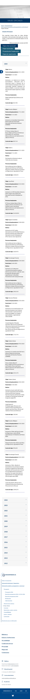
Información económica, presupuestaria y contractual (14, 27)
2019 (5, 526)
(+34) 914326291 (15, 665)
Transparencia (8, 25)
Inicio (2, 25)
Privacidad (5, 646)
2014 (5, 553)
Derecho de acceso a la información (9, 620)
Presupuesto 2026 (9, 592)
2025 (5, 64)
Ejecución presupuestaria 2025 (11, 596)
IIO (26, 691)
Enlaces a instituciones (8, 637)
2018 (5, 532)
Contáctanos (5, 652)
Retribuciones (8, 598)
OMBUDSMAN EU (7, 691)
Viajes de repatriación (9, 54)
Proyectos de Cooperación (11, 51)
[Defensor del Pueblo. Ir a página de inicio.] (15, 3)
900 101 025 (11, 664)
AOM (21, 691)
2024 (5, 500)
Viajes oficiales (4, 28)
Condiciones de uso (7, 643)
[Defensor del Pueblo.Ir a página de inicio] (15, 628)
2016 (5, 542)
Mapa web (5, 649)
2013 (5, 558)
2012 (5, 563)
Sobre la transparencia (6, 580)
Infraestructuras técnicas (9, 603)
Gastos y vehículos (8, 614)
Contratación (6, 616)
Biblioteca (5, 634)
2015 (5, 547)
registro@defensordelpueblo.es (9, 678)
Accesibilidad (6, 640)
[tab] (15, 63)
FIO (16, 691)
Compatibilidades (7, 612)
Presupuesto (6, 589)
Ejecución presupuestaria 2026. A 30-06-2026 (15, 594)
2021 (5, 516)
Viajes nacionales (8, 48)
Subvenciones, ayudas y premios (10, 610)
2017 (5, 537)
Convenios (6, 608)
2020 (5, 521)
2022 (5, 510)
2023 (5, 505)
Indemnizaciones (8, 600)
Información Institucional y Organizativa (10, 583)
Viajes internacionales (9, 46)
